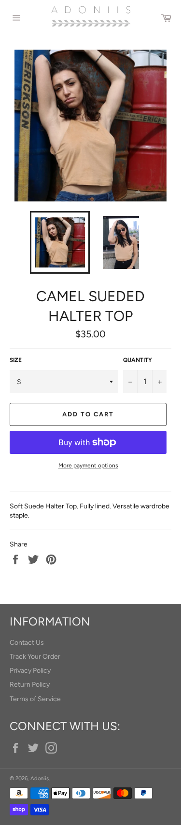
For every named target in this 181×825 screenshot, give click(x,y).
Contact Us (27, 643)
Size (16, 360)
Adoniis (39, 778)
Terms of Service (35, 699)
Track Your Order (35, 656)
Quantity (137, 360)
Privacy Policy (30, 670)
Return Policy (30, 684)
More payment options (88, 465)
